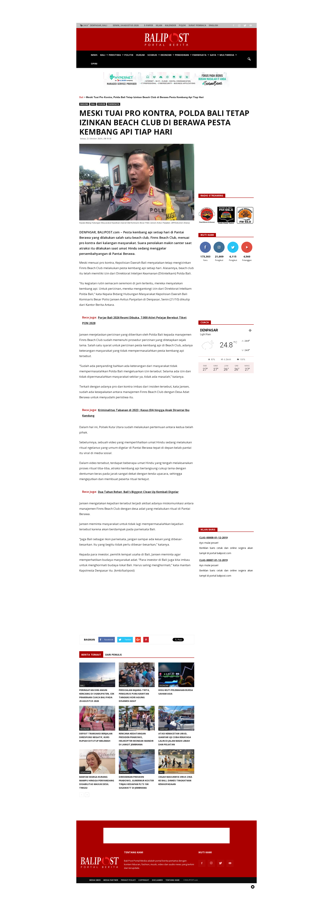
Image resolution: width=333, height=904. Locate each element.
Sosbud (152, 54)
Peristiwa (115, 54)
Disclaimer (157, 880)
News (94, 54)
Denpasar (85, 772)
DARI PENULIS (113, 654)
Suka (205, 243)
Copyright (143, 880)
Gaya (213, 54)
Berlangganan (248, 243)
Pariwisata (199, 54)
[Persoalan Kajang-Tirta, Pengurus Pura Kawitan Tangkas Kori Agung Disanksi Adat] (137, 674)
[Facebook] (233, 25)
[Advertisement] (166, 11)
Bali (102, 54)
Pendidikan (182, 54)
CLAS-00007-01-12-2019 (213, 560)
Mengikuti (219, 243)
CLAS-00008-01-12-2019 (213, 537)
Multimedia (227, 54)
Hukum (140, 54)
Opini (94, 63)
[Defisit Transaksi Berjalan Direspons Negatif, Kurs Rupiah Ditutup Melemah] (97, 718)
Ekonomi (166, 54)
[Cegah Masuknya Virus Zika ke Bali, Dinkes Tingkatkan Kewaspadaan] (176, 761)
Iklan (159, 25)
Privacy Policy (128, 880)
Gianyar (163, 729)
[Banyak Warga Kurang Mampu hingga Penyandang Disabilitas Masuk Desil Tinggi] (97, 761)
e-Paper (148, 25)
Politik (128, 54)
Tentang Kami (172, 880)
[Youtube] (250, 25)
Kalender (170, 25)
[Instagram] (239, 25)
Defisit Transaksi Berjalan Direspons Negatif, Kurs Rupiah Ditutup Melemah (95, 737)
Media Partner (110, 880)
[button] (249, 59)
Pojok (182, 25)
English (213, 25)
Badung (84, 104)
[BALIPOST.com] (166, 39)
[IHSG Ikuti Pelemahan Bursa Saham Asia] (176, 674)
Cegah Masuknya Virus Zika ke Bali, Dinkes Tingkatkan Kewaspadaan (175, 780)
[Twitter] (244, 25)
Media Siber (95, 880)
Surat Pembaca (197, 25)
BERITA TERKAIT (91, 654)
